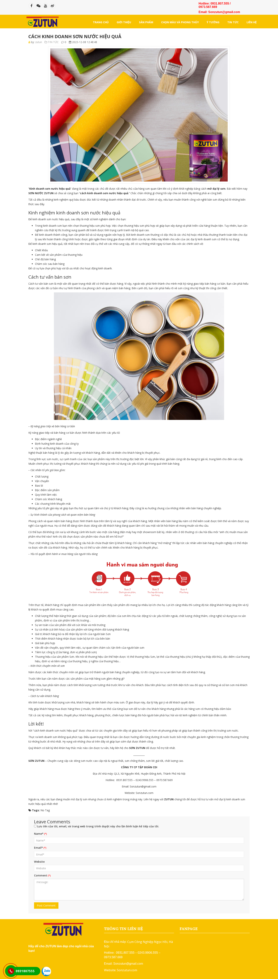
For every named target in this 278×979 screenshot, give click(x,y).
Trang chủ (101, 22)
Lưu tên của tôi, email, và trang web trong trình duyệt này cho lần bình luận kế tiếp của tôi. (98, 826)
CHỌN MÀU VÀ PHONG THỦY (180, 22)
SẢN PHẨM (146, 22)
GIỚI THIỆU (124, 22)
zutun (38, 42)
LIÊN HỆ (252, 22)
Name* (38, 833)
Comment (40, 875)
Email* (38, 847)
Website (39, 861)
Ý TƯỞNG (213, 22)
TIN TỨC (233, 22)
